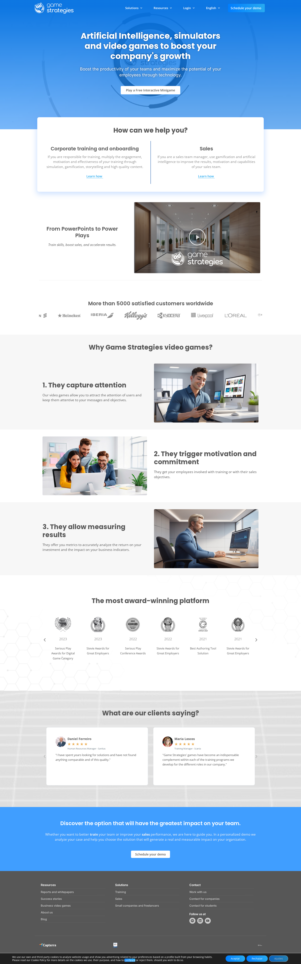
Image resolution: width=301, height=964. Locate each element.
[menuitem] (213, 8)
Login (187, 8)
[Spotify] (192, 921)
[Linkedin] (200, 921)
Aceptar (235, 958)
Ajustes (278, 958)
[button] (197, 237)
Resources (161, 8)
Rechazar (257, 958)
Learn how (94, 176)
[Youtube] (208, 921)
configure (129, 960)
